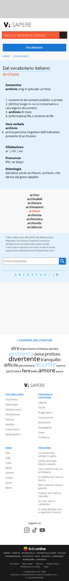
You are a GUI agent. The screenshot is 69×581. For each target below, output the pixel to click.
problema (21, 353)
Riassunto (44, 422)
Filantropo (12, 404)
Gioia (41, 432)
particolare (13, 371)
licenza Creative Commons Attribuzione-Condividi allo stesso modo (28, 242)
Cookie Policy (53, 564)
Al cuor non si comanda (46, 502)
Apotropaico (13, 434)
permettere (27, 366)
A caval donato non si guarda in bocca (50, 510)
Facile (41, 407)
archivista (34, 215)
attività (53, 349)
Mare (9, 468)
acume (45, 364)
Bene (9, 487)
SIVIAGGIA (46, 556)
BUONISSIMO (29, 560)
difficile (11, 365)
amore (46, 370)
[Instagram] (27, 530)
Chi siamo (14, 564)
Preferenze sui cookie (30, 567)
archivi (34, 195)
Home (6, 56)
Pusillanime (13, 414)
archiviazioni (34, 207)
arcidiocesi (34, 227)
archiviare (35, 203)
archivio (34, 211)
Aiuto (46, 567)
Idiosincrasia (13, 409)
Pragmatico (45, 412)
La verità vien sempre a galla (47, 454)
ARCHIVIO (29, 237)
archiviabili (34, 199)
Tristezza (43, 437)
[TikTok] (34, 530)
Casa (8, 462)
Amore (10, 472)
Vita (8, 453)
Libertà (42, 402)
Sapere (22, 24)
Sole (8, 458)
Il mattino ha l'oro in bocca (50, 478)
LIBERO (6, 553)
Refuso (10, 419)
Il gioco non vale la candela (49, 494)
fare (26, 370)
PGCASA (62, 553)
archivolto (34, 223)
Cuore (9, 477)
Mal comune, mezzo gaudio (50, 486)
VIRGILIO (16, 553)
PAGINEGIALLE (28, 553)
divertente (24, 358)
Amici (9, 483)
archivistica (35, 219)
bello (34, 371)
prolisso (52, 354)
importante (28, 349)
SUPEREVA (41, 560)
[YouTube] (42, 530)
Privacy (39, 564)
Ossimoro (11, 399)
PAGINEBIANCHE (13, 556)
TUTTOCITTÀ (27, 556)
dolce (39, 354)
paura (59, 371)
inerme (60, 365)
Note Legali (27, 564)
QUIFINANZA (58, 556)
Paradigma (45, 427)
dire (15, 348)
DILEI (37, 556)
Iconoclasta (12, 429)
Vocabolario (21, 56)
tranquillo (51, 359)
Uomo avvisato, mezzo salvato (47, 462)
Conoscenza (45, 417)
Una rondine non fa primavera (50, 470)
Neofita (10, 424)
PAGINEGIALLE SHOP (46, 553)
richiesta (42, 349)
